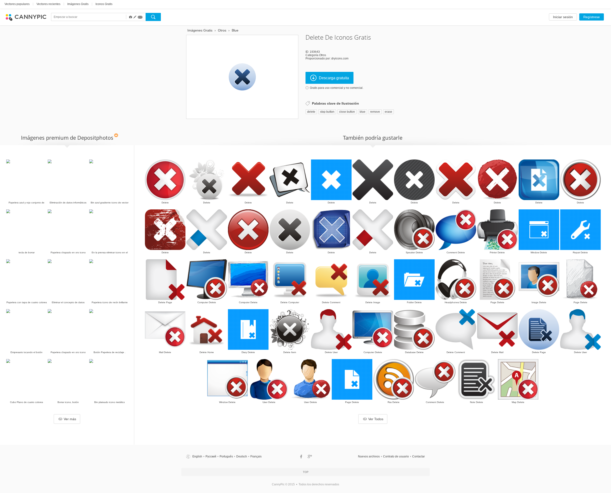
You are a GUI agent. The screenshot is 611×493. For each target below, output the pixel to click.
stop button (327, 111)
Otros (322, 55)
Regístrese (591, 17)
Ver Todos (375, 419)
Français (256, 456)
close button (347, 111)
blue (362, 111)
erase (388, 111)
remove (375, 111)
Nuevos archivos (369, 456)
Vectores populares (17, 4)
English (197, 456)
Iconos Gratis (103, 4)
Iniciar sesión (563, 17)
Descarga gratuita (334, 78)
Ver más (70, 419)
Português (226, 456)
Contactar (418, 456)
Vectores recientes (48, 4)
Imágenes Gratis (78, 4)
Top (305, 472)
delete (311, 111)
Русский (210, 456)
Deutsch (241, 456)
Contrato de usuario (396, 456)
